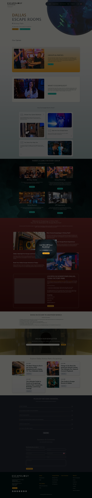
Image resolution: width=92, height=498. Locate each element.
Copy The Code (46, 253)
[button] (56, 240)
